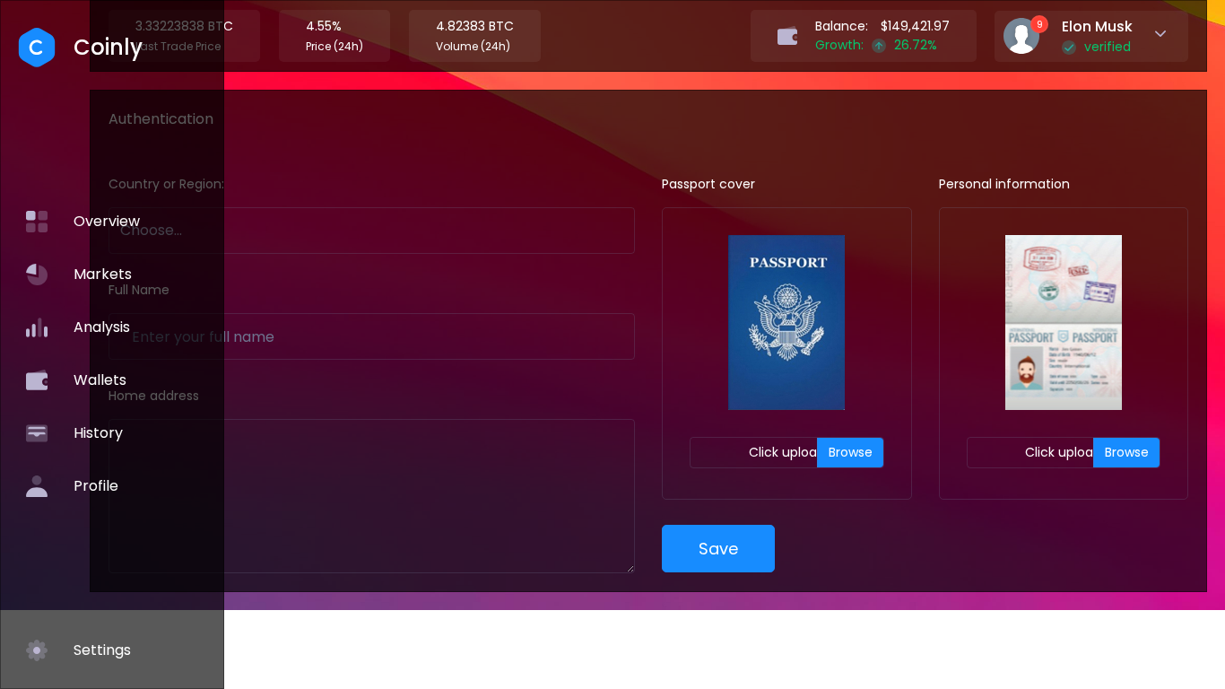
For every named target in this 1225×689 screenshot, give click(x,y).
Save (718, 548)
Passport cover (708, 184)
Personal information (1004, 184)
